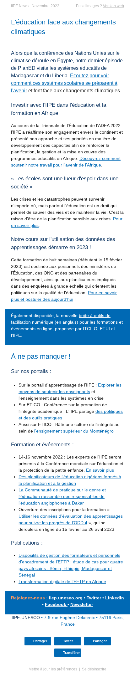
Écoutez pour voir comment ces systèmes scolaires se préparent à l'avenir (64, 83)
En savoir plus (100, 470)
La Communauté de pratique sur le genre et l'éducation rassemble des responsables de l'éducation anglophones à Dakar (62, 496)
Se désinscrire (94, 669)
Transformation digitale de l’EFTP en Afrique (62, 581)
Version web (113, 6)
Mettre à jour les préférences (53, 669)
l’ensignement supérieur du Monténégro (74, 430)
